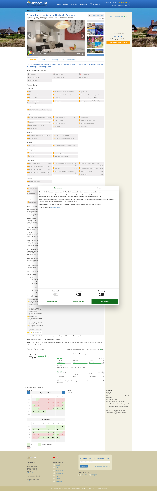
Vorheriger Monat (28, 392)
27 (62, 408)
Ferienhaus (32, 60)
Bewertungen (55, 60)
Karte (43, 60)
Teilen (102, 18)
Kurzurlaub (74, 4)
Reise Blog (59, 481)
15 (48, 432)
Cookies (58, 478)
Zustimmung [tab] (58, 188)
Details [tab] (99, 188)
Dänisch (57, 457)
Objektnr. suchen (62, 4)
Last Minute (83, 4)
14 (43, 432)
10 (58, 429)
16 (53, 432)
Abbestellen (106, 466)
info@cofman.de (125, 6)
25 (53, 408)
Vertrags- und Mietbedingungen (118, 406)
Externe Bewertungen (116, 16)
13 (38, 432)
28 (34, 411)
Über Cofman (60, 470)
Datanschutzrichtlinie (56, 207)
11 (62, 429)
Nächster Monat (63, 392)
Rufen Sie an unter (117, 2)
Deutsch (54, 457)
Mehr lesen (98, 466)
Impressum (59, 476)
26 (58, 408)
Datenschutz (59, 473)
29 (38, 411)
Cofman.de (30, 473)
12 (34, 432)
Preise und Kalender (117, 42)
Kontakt (58, 465)
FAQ (57, 468)
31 (58, 438)
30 (43, 411)
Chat (115, 6)
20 (62, 406)
